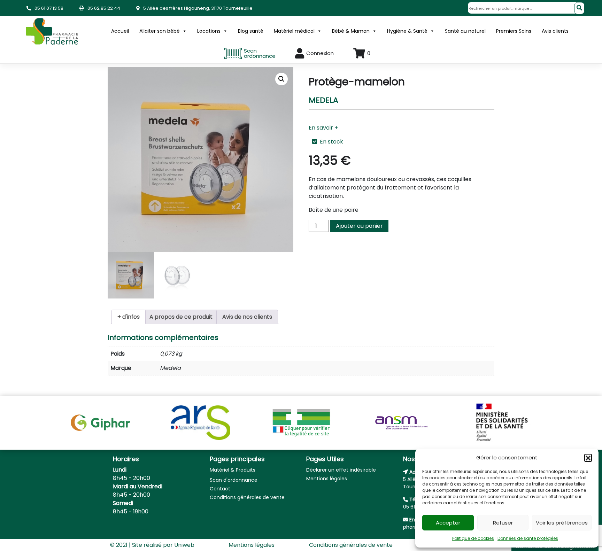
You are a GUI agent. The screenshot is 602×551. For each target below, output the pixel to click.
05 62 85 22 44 (103, 8)
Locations (209, 31)
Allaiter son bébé (159, 31)
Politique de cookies (473, 538)
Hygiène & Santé (407, 31)
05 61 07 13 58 (48, 8)
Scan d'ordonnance (233, 479)
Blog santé (250, 31)
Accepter (448, 522)
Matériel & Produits (232, 469)
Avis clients (555, 31)
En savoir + (323, 128)
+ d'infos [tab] (128, 317)
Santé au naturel (465, 31)
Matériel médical (294, 31)
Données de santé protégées (527, 538)
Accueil (120, 31)
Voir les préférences (562, 522)
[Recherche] (579, 8)
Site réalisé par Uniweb (163, 545)
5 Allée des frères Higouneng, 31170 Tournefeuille (198, 8)
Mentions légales (326, 478)
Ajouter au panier (359, 226)
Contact (220, 488)
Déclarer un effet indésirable (341, 469)
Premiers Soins (513, 31)
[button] (588, 457)
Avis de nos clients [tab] (247, 317)
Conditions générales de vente (247, 497)
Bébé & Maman (351, 31)
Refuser (503, 522)
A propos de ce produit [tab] (181, 317)
